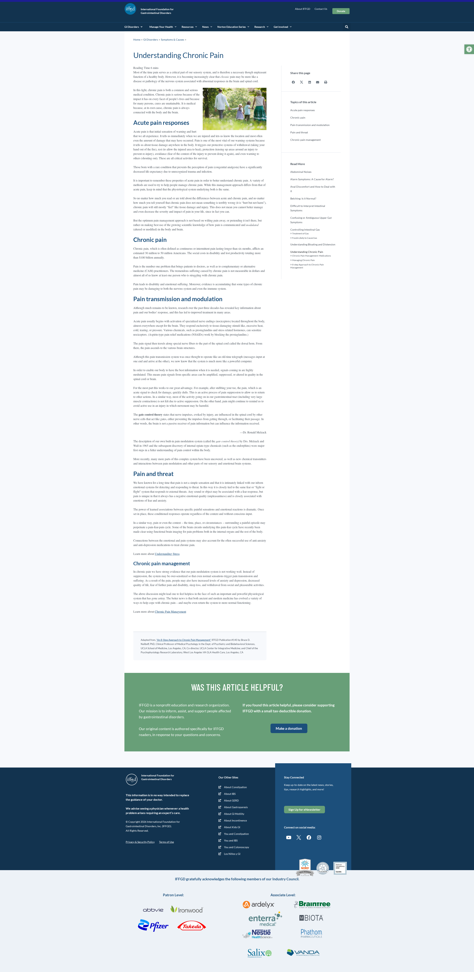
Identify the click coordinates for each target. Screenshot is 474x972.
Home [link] (136, 39)
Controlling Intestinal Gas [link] (305, 229)
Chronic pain (297, 117)
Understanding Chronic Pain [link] (306, 251)
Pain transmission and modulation (310, 125)
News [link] (205, 26)
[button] (347, 27)
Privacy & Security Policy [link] (140, 841)
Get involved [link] (281, 26)
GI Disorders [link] (131, 26)
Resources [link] (187, 26)
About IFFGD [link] (302, 8)
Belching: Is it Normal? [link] (303, 198)
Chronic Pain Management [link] (170, 611)
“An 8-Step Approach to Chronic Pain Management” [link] (183, 639)
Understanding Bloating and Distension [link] (312, 244)
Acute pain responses (302, 110)
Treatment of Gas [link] (300, 233)
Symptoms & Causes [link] (172, 39)
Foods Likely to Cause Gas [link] (304, 238)
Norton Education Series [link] (231, 26)
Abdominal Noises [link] (300, 171)
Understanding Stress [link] (167, 554)
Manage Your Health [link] (161, 26)
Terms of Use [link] (166, 841)
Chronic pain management (305, 139)
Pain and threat (299, 132)
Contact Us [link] (321, 8)
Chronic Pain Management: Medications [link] (311, 255)
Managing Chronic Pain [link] (303, 260)
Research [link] (259, 26)
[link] (469, 49)
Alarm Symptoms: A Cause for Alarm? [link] (312, 179)
